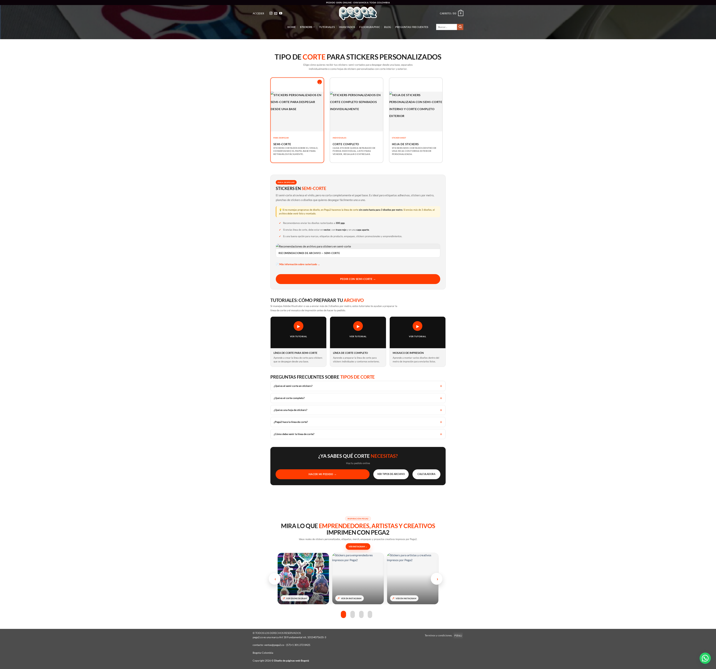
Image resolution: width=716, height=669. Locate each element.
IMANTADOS (347, 27)
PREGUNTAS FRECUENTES (411, 27)
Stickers (306, 27)
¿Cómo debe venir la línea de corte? (294, 434)
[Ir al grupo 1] (343, 614)
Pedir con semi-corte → (358, 278)
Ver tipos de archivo (391, 473)
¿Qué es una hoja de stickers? (290, 409)
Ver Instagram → (358, 546)
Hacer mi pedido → (323, 474)
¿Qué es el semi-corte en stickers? (293, 385)
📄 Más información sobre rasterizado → (298, 264)
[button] (258, 13)
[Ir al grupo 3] (361, 614)
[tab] (297, 120)
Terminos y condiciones (438, 635)
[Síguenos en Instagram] (270, 13)
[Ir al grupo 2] (352, 614)
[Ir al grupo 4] (370, 614)
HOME (292, 27)
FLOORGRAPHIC (369, 27)
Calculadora (426, 473)
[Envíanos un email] (275, 13)
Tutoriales (327, 27)
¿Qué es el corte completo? (289, 398)
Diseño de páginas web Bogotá (291, 660)
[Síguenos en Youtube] (280, 13)
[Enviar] (460, 27)
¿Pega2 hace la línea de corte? (291, 421)
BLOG (387, 27)
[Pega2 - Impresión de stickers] (358, 13)
